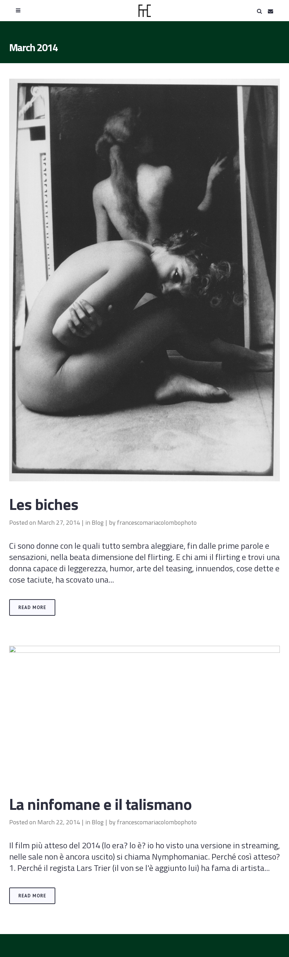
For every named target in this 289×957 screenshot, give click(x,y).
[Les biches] (144, 280)
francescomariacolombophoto (157, 522)
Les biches (43, 504)
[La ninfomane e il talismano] (144, 713)
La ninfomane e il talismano (100, 804)
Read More (32, 607)
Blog (98, 522)
